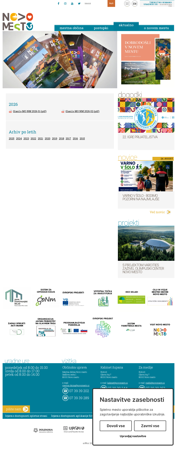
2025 (11, 138)
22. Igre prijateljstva (140, 137)
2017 (68, 138)
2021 (40, 138)
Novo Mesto (26, 21)
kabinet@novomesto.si (117, 382)
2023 (26, 138)
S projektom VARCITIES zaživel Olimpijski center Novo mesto (143, 268)
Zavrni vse (150, 426)
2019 (54, 138)
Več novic (157, 212)
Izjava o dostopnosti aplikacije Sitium (74, 415)
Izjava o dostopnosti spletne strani (26, 415)
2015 (82, 138)
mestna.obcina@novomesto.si (75, 385)
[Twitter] (79, 3)
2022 (33, 138)
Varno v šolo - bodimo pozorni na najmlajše (141, 197)
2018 (61, 138)
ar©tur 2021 (88, 443)
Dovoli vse (116, 426)
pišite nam (13, 409)
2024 (19, 138)
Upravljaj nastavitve (133, 436)
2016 (75, 138)
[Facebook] (58, 3)
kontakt (127, 4)
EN (135, 3)
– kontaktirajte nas (157, 4)
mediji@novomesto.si (155, 382)
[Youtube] (72, 3)
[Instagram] (65, 3)
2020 (47, 138)
